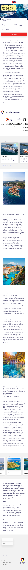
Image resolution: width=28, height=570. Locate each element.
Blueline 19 (4, 156)
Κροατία (10, 472)
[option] (14, 125)
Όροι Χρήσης (5, 560)
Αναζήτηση (14, 34)
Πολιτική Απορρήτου (6, 562)
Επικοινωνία (4, 564)
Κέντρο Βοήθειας (5, 559)
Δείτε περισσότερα (7, 165)
